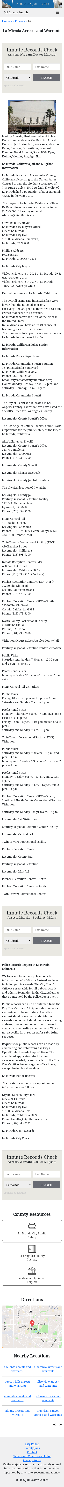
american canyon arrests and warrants (48, 1413)
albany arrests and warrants (17, 1413)
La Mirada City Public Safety (32, 1235)
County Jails (32, 1448)
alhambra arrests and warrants (48, 1369)
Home (6, 21)
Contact (32, 1452)
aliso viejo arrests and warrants (48, 1383)
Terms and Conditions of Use (32, 1456)
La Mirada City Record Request (32, 1280)
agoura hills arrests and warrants (17, 1383)
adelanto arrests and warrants (17, 1369)
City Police (32, 1444)
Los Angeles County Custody (32, 1257)
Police (19, 21)
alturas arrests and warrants (48, 1398)
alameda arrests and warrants (17, 1398)
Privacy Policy (32, 1460)
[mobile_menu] (57, 12)
